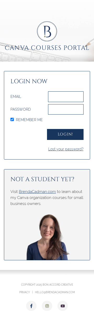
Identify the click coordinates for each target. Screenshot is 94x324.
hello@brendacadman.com (55, 292)
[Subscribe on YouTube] (62, 306)
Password (20, 109)
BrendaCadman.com (37, 191)
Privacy (24, 292)
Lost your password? (66, 149)
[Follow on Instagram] (47, 306)
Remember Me (29, 120)
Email (15, 97)
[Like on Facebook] (31, 306)
